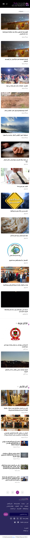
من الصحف (12, 508)
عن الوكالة (25, 530)
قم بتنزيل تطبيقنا (24, 522)
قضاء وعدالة (17, 503)
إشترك (5, 514)
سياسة (23, 503)
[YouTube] (11, 518)
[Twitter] (17, 518)
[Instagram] (14, 518)
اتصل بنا (26, 528)
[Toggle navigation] (1, 9)
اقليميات (17, 506)
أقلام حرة (19, 508)
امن (27, 503)
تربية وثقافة (25, 508)
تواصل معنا (25, 518)
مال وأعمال (9, 503)
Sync (13, 537)
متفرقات (26, 506)
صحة (21, 506)
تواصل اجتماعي (9, 506)
